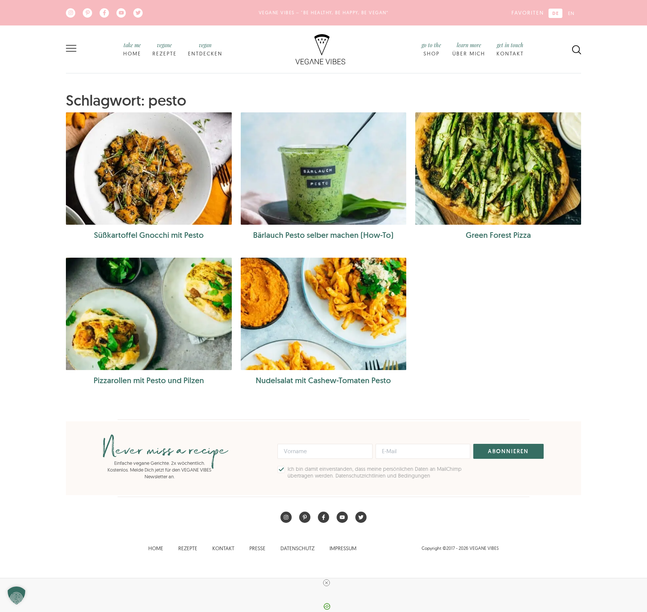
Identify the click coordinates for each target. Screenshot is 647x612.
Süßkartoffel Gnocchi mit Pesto (149, 235)
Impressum (342, 548)
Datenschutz (297, 548)
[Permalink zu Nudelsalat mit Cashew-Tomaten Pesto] (324, 314)
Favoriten (527, 12)
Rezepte (164, 49)
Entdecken (205, 49)
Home (132, 49)
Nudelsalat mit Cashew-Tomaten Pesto (323, 380)
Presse (257, 548)
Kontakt (510, 49)
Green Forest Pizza (498, 235)
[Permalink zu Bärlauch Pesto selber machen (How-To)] (324, 168)
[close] (326, 582)
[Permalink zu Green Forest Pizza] (498, 168)
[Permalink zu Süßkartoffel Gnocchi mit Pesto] (149, 168)
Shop (431, 49)
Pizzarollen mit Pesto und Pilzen (149, 380)
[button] (16, 595)
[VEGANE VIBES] (320, 48)
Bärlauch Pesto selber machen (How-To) (323, 235)
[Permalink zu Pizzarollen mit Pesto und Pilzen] (149, 314)
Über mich (468, 49)
